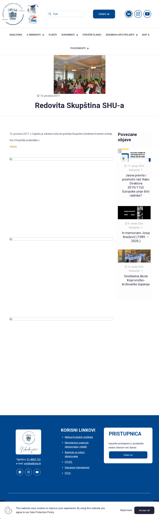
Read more (126, 510)
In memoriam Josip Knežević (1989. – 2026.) (136, 237)
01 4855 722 (34, 459)
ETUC (68, 473)
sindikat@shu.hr (32, 463)
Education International (77, 467)
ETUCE (69, 462)
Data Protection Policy (42, 512)
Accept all (144, 510)
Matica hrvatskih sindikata (79, 437)
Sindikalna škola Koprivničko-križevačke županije (136, 280)
